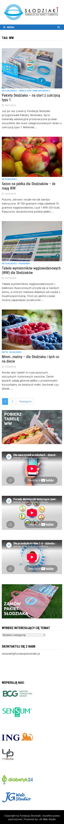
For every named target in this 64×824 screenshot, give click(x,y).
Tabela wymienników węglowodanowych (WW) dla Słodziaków (31, 270)
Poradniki (24, 263)
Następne (25, 401)
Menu (10, 27)
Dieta (5, 352)
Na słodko (16, 352)
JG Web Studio (47, 819)
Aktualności (9, 90)
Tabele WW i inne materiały (34, 90)
